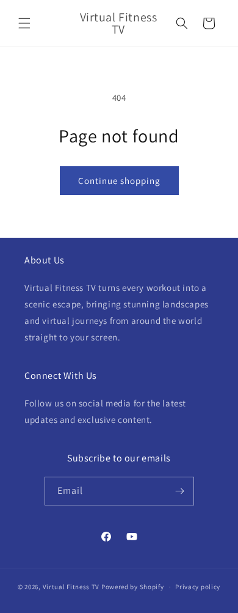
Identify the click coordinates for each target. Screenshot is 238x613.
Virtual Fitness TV (71, 586)
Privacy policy (197, 586)
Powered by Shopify (132, 586)
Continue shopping (119, 180)
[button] (24, 23)
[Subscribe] (180, 491)
